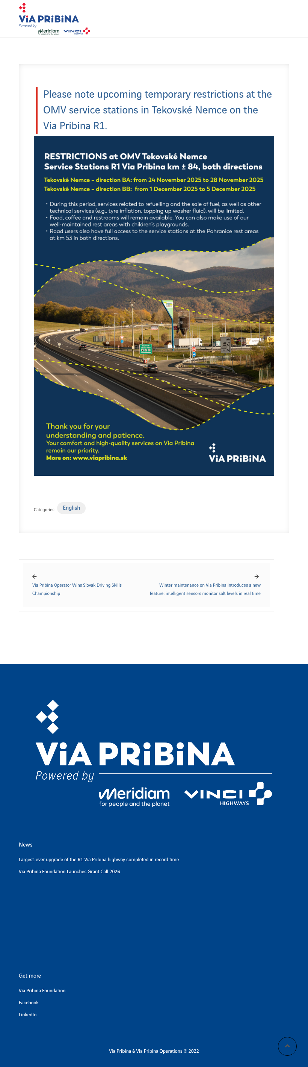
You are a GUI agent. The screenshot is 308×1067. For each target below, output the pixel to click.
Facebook (29, 1003)
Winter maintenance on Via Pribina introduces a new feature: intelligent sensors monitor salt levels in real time (205, 589)
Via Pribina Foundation (42, 991)
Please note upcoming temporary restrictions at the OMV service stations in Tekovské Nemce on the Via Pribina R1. (157, 110)
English (71, 508)
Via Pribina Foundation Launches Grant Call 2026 (69, 872)
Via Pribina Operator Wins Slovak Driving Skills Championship (77, 589)
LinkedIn (27, 1015)
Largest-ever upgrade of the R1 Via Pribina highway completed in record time (99, 860)
